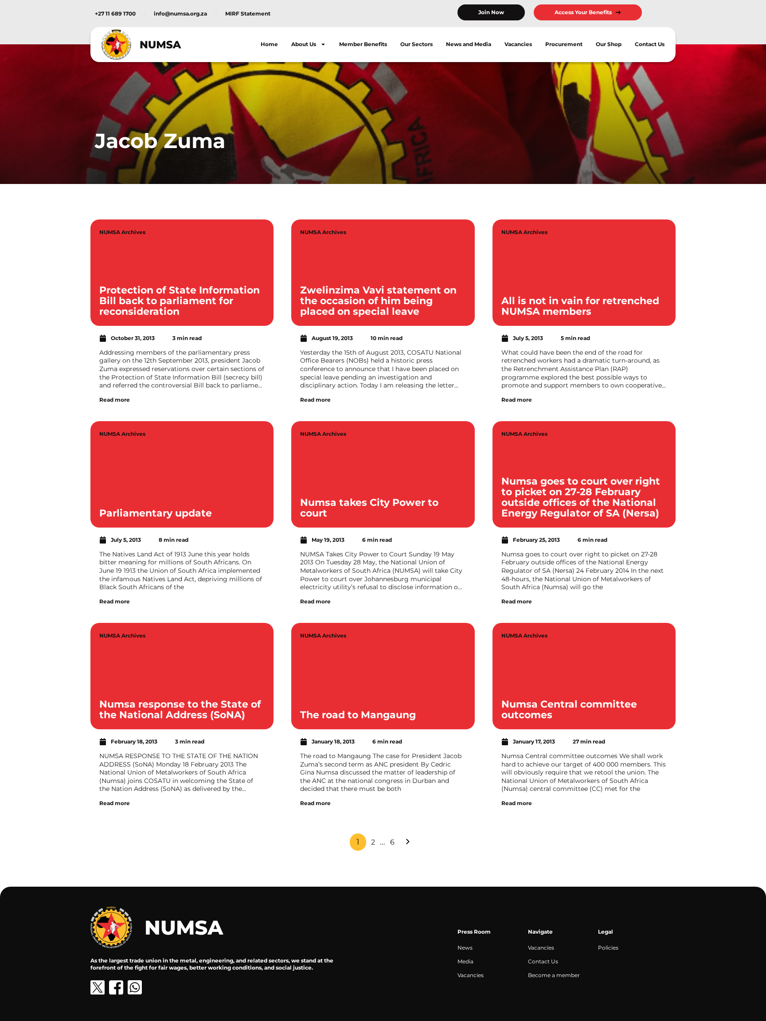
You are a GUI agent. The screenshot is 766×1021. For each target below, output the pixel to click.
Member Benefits (363, 44)
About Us (303, 44)
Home (269, 44)
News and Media (468, 44)
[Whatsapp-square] (135, 987)
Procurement (563, 44)
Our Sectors (416, 44)
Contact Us (649, 44)
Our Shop (608, 44)
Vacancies (518, 44)
